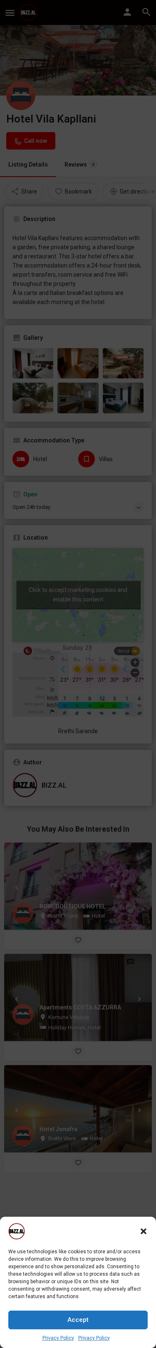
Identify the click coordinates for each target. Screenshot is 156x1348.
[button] (143, 1231)
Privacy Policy (58, 1338)
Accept (78, 1319)
